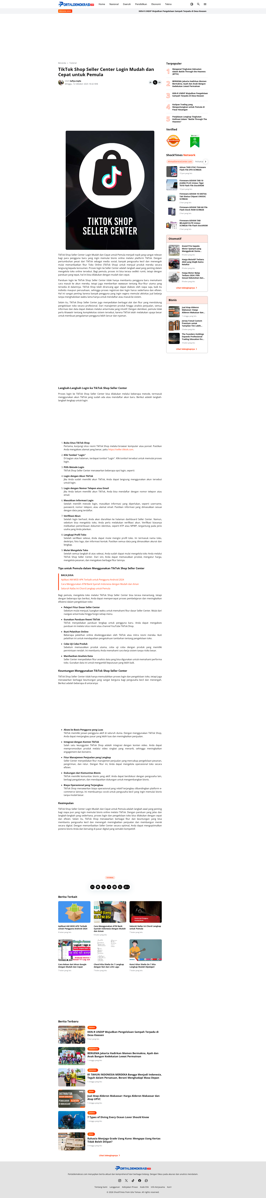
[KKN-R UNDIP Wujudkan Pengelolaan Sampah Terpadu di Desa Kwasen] (71, 1035)
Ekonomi (156, 4)
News (91, 1134)
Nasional (114, 4)
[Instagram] (119, 1180)
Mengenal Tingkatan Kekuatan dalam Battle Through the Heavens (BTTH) (189, 71)
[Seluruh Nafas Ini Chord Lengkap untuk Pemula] (146, 912)
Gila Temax (135, 1192)
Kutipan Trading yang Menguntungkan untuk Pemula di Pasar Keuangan (188, 107)
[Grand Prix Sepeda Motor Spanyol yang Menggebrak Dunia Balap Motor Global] (174, 250)
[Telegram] (109, 887)
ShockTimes (119, 1192)
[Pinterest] (114, 887)
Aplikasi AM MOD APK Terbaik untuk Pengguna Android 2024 (92, 579)
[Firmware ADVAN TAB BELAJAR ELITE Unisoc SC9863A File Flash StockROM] (171, 224)
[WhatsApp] (120, 887)
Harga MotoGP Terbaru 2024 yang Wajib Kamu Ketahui (193, 262)
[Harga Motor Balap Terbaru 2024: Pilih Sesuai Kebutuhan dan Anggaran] (174, 277)
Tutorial (110, 878)
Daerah (127, 4)
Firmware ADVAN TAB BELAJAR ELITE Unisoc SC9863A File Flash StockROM (194, 223)
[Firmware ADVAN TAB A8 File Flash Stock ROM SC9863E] (171, 211)
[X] (103, 887)
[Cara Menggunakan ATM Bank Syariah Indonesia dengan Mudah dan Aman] (110, 912)
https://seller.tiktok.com (120, 449)
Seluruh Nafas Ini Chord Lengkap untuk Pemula (85, 588)
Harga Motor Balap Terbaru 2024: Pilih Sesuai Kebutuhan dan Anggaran (192, 275)
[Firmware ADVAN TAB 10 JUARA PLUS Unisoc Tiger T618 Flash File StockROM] (171, 184)
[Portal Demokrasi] (76, 4)
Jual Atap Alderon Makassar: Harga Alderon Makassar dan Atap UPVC (123, 1097)
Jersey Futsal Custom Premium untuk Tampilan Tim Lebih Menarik (192, 323)
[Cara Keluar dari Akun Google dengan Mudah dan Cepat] (74, 950)
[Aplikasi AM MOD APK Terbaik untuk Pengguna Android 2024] (74, 912)
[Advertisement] (133, 37)
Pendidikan (141, 4)
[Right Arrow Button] (205, 161)
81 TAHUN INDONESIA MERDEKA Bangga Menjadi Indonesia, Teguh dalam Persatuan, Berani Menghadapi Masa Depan (124, 1076)
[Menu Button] (205, 4)
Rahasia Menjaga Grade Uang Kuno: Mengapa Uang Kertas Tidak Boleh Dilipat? (123, 1140)
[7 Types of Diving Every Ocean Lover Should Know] (71, 1120)
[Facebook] (98, 887)
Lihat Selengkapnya (108, 1155)
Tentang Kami (100, 1187)
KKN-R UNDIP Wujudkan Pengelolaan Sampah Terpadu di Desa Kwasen (156, 11)
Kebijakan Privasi (130, 1187)
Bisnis (91, 1091)
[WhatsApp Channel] (146, 1180)
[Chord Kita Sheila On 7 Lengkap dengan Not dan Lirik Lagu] (110, 950)
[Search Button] (198, 4)
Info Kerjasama (158, 1187)
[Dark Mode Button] (192, 4)
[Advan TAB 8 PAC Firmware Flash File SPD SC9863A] (171, 171)
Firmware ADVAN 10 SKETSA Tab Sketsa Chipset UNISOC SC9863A (193, 196)
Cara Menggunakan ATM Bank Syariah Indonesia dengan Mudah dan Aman (100, 584)
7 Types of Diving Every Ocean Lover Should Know (118, 1117)
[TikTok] (133, 1180)
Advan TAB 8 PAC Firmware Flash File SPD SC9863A (193, 168)
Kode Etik (144, 1187)
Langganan (115, 1187)
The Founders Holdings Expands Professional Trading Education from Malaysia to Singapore (193, 336)
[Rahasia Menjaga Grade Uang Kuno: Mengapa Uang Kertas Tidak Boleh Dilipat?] (71, 1141)
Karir (169, 1187)
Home (102, 4)
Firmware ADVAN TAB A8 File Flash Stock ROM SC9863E (193, 208)
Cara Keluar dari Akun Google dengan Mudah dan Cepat (72, 965)
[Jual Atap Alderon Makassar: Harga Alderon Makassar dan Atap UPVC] (71, 1099)
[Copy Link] (92, 887)
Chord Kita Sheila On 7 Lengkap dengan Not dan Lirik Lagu (109, 965)
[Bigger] (159, 82)
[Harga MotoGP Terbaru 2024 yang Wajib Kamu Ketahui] (174, 263)
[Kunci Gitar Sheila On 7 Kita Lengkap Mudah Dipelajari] (146, 950)
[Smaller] (151, 82)
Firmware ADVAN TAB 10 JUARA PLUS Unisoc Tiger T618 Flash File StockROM (192, 183)
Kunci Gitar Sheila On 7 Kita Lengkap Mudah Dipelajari (143, 965)
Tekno (168, 4)
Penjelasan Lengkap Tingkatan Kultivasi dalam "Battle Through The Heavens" (189, 119)
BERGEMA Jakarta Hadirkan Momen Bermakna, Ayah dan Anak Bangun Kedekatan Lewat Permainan (122, 1055)
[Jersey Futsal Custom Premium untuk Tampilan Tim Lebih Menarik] (174, 325)
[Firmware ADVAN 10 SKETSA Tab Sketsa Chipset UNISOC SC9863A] (171, 198)
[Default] (155, 82)
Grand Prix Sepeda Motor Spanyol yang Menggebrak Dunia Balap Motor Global (191, 248)
